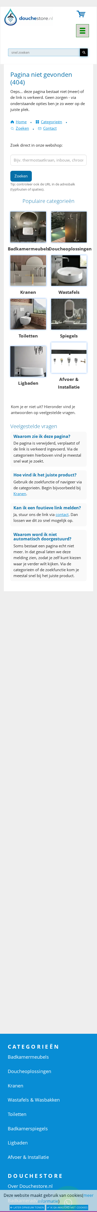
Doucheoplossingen (29, 1071)
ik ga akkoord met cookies (68, 1207)
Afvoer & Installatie (28, 1157)
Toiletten (17, 1114)
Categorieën (51, 121)
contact (62, 514)
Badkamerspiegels (28, 1128)
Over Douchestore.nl (30, 1186)
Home (21, 121)
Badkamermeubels (28, 1057)
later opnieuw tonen (28, 1207)
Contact (50, 128)
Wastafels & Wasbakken (34, 1100)
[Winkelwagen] (81, 14)
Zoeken (22, 128)
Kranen (19, 493)
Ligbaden (18, 1143)
